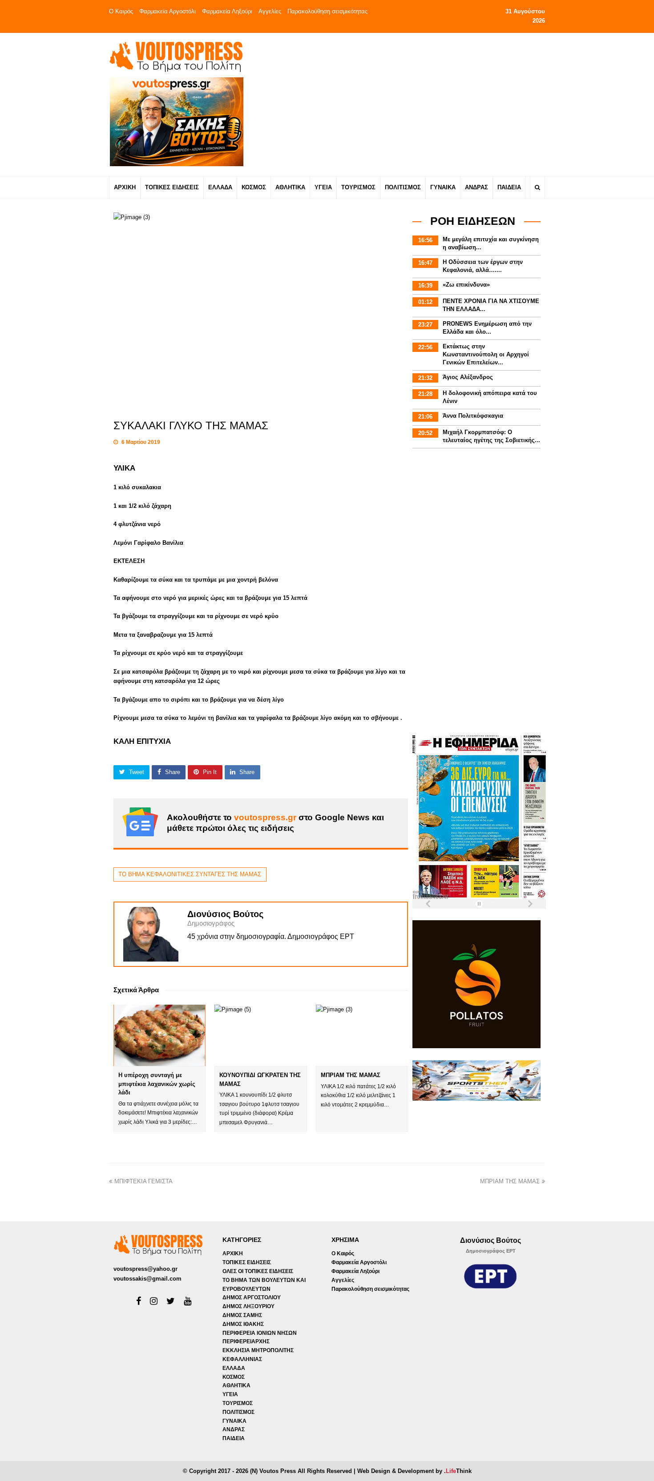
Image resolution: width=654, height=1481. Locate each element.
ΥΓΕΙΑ (230, 1394)
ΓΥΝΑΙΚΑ (234, 1421)
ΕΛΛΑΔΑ (233, 1368)
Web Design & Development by (414, 1471)
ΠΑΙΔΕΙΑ (233, 1438)
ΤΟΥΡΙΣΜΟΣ (237, 1403)
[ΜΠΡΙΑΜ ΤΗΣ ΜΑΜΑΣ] (362, 1035)
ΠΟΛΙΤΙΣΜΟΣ (238, 1412)
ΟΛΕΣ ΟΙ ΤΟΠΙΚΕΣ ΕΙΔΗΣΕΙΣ (257, 1271)
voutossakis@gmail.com (147, 1278)
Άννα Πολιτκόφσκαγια (473, 415)
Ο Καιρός (121, 11)
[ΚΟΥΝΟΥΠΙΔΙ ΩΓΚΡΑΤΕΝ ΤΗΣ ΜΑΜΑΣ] (260, 1035)
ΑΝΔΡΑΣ (233, 1429)
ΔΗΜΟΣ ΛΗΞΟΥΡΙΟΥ (248, 1306)
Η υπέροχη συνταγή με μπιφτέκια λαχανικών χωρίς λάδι (156, 1084)
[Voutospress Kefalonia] (175, 56)
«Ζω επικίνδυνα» (466, 284)
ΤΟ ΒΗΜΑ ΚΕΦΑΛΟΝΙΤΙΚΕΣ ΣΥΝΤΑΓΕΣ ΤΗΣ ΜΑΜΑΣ (189, 874)
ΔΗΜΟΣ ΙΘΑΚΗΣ (243, 1324)
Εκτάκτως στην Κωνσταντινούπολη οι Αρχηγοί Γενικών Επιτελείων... (486, 354)
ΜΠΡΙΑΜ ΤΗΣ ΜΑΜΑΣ (350, 1075)
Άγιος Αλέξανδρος (468, 377)
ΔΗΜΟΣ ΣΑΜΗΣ (242, 1315)
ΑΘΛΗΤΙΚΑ (236, 1385)
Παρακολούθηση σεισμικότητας (327, 11)
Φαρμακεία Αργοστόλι (167, 11)
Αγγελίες (269, 11)
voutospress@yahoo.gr (145, 1268)
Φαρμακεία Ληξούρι (227, 11)
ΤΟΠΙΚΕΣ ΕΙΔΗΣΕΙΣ (246, 1262)
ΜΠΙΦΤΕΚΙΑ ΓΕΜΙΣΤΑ (143, 1181)
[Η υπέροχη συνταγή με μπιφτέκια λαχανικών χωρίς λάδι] (159, 1035)
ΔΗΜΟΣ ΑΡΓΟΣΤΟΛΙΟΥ (251, 1297)
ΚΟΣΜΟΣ (233, 1377)
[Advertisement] (405, 104)
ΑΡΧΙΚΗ (232, 1253)
